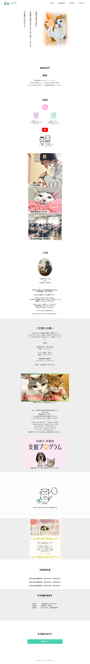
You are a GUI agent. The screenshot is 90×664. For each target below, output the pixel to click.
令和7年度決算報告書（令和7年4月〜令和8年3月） (45, 579)
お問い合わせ (45, 641)
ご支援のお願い (62, 3)
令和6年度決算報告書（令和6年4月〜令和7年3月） (45, 582)
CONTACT (81, 3)
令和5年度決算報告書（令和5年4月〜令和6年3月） (45, 586)
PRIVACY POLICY (41, 660)
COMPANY (72, 3)
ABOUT (52, 3)
